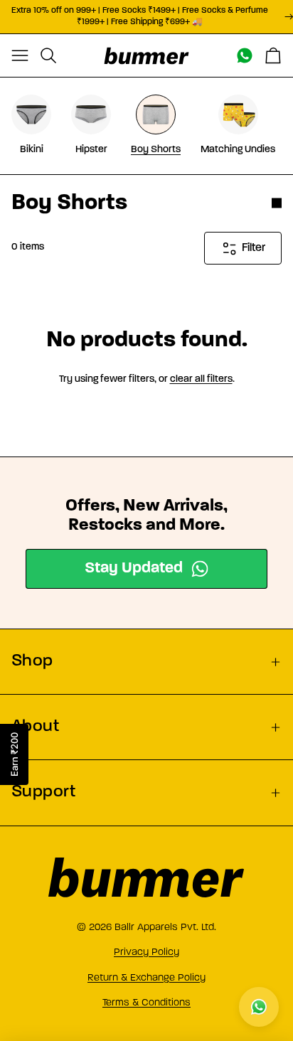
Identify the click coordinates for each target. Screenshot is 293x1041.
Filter (253, 248)
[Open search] (48, 55)
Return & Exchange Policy (146, 977)
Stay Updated (134, 568)
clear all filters (201, 379)
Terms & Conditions (146, 1002)
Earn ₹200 (14, 754)
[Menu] (19, 55)
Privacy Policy (146, 952)
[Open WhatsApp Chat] (259, 1007)
